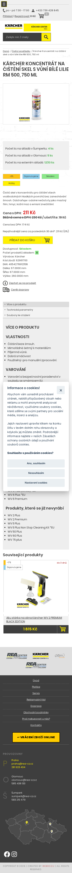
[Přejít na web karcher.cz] (41, 658)
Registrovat (22, 16)
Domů (6, 51)
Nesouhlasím (36, 472)
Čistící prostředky (21, 51)
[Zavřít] (61, 390)
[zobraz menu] (4, 4)
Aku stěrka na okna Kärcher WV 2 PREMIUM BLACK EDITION (34, 619)
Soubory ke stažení (18, 315)
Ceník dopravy (20, 289)
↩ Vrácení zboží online (36, 737)
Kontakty (36, 725)
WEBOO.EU (48, 866)
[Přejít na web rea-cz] (17, 658)
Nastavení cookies (36, 482)
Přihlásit (8, 16)
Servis (36, 693)
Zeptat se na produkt (22, 283)
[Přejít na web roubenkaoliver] (60, 658)
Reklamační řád (36, 699)
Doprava (36, 706)
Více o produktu (16, 304)
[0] (41, 16)
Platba (36, 686)
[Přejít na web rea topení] (36, 667)
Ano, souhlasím (36, 463)
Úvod (36, 680)
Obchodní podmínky (36, 712)
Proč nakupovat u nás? (36, 718)
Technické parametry (20, 309)
